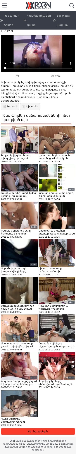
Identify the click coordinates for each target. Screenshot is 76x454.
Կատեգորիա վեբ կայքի (39, 20)
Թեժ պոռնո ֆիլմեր (11, 20)
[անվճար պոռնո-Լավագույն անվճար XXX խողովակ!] (38, 5)
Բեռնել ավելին (38, 431)
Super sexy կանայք (63, 20)
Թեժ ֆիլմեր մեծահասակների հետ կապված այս (36, 117)
